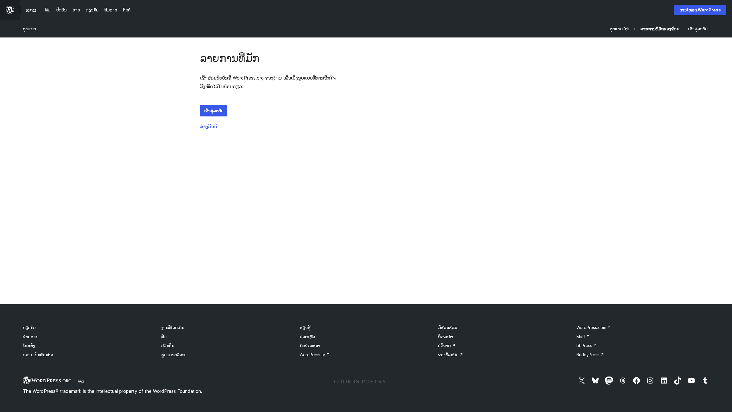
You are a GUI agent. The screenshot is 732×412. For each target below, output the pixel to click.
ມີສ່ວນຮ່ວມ (447, 327)
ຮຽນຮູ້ (305, 327)
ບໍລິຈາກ (446, 345)
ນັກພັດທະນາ (310, 345)
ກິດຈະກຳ (445, 336)
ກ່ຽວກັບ (29, 327)
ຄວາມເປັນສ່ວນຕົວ (38, 354)
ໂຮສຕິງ (29, 345)
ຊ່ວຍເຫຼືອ (307, 336)
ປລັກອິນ (167, 345)
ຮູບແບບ (29, 28)
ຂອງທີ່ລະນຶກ (450, 354)
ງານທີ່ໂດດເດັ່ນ (172, 327)
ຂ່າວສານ (30, 336)
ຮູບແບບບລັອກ (173, 354)
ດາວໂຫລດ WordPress (700, 9)
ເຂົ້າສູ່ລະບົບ (214, 110)
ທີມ (164, 336)
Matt (583, 336)
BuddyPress (590, 354)
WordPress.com (593, 327)
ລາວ (80, 381)
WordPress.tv (315, 354)
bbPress (586, 345)
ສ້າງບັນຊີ (208, 126)
